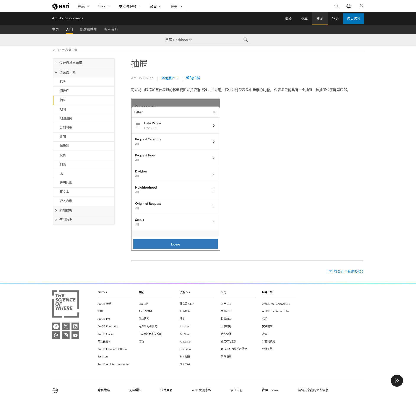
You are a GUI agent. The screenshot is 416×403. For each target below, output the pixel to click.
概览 (288, 18)
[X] (66, 326)
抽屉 (63, 100)
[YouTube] (75, 335)
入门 (69, 29)
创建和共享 (88, 29)
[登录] (361, 6)
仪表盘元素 (69, 50)
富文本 (64, 192)
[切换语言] (348, 6)
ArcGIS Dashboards (67, 18)
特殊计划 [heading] (267, 292)
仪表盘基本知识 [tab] (70, 63)
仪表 (63, 155)
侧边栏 (64, 91)
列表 (63, 164)
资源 (319, 18)
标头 (63, 82)
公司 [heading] (223, 292)
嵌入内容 (66, 201)
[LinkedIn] (75, 326)
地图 (63, 109)
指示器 (64, 146)
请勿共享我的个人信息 (313, 390)
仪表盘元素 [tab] (67, 72)
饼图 (63, 137)
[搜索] (337, 6)
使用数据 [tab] (65, 220)
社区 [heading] (141, 292)
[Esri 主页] (61, 6)
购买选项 (354, 18)
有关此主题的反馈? (348, 272)
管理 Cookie (270, 390)
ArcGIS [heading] (102, 292)
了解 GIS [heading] (185, 292)
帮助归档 (192, 78)
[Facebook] (56, 326)
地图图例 (66, 118)
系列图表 (66, 127)
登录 (335, 18)
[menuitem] (115, 304)
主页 (55, 29)
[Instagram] (66, 335)
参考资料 (111, 29)
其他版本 (168, 78)
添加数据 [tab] (65, 210)
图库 (304, 18)
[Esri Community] (56, 335)
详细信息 (66, 183)
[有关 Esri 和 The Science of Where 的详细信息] (65, 304)
